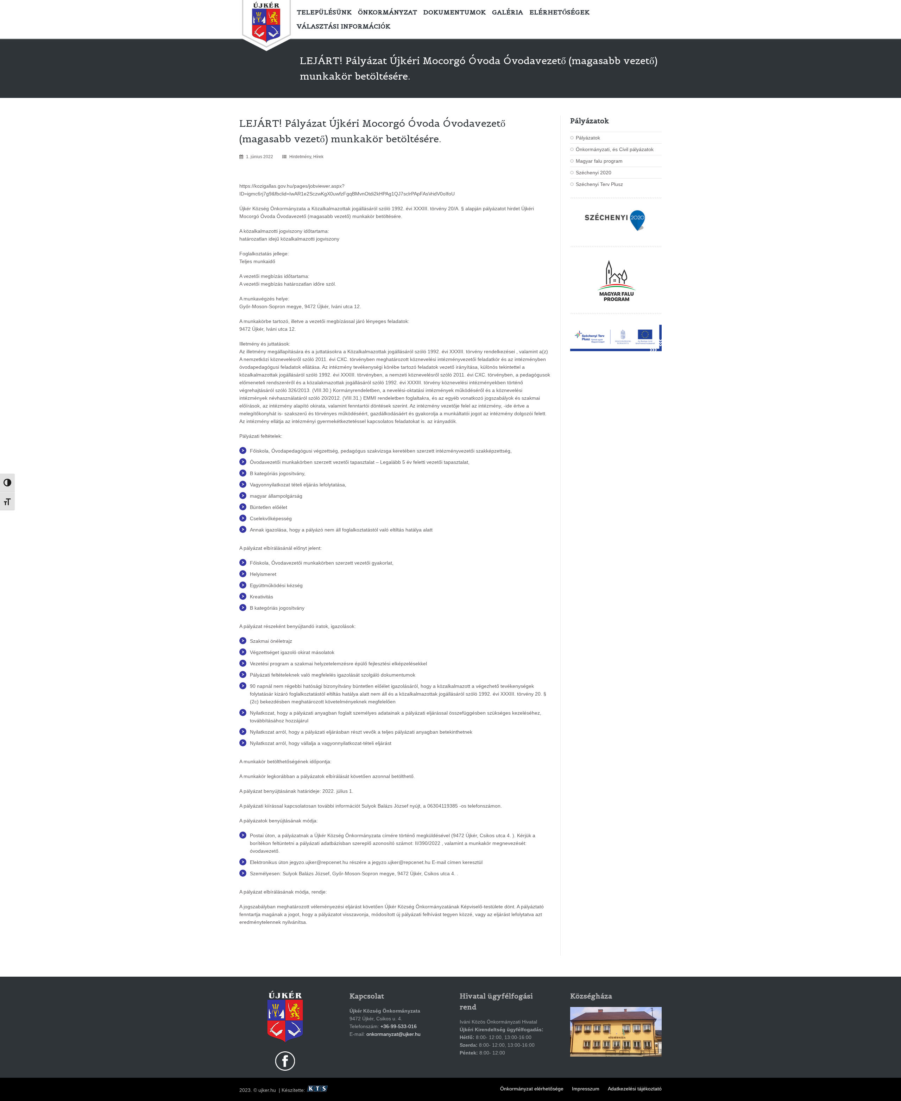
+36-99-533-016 (398, 1026)
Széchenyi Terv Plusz (599, 184)
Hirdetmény (300, 156)
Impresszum (585, 1088)
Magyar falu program (599, 161)
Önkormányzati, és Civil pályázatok (615, 149)
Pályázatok (588, 138)
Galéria (507, 12)
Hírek (318, 156)
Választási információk (343, 26)
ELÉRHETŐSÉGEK (559, 12)
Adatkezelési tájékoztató (635, 1088)
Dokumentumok (454, 12)
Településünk (324, 12)
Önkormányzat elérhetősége (531, 1088)
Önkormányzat (387, 12)
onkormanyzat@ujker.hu (393, 1034)
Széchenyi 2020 (593, 172)
